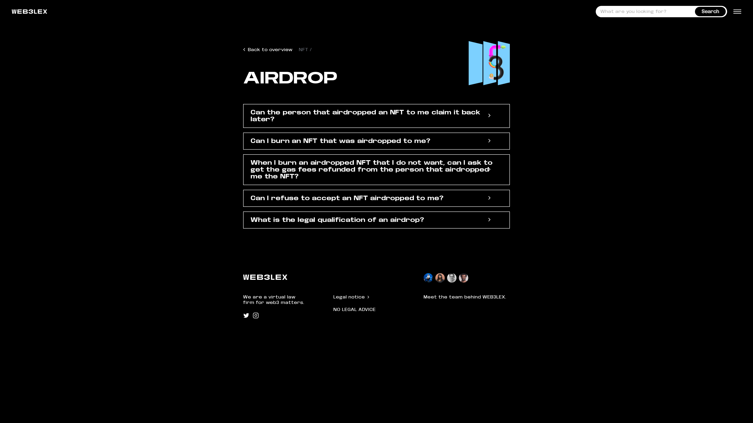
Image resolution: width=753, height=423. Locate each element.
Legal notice (349, 297)
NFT (303, 49)
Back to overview (270, 49)
